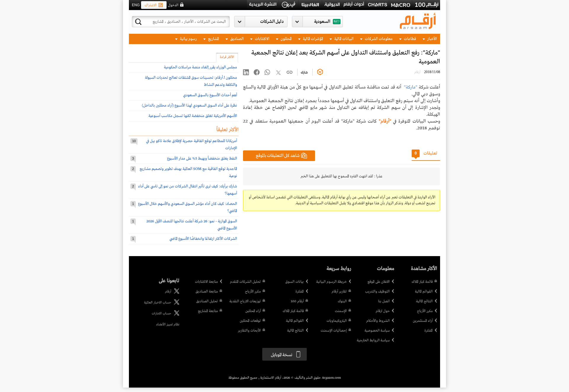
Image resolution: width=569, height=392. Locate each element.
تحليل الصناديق (207, 301)
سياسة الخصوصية (377, 330)
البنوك (342, 301)
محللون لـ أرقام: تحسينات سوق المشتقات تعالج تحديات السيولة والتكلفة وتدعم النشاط (191, 81)
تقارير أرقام (339, 291)
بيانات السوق (294, 281)
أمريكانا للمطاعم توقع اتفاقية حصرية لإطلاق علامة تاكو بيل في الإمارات (191, 145)
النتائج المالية (424, 301)
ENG (136, 5)
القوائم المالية (424, 291)
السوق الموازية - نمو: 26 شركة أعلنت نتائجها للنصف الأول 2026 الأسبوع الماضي (191, 225)
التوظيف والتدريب (377, 291)
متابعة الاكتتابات (206, 281)
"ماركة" (411, 87)
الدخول (173, 5)
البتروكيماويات (337, 321)
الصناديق (236, 38)
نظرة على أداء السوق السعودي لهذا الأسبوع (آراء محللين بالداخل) (189, 105)
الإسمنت (341, 311)
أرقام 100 (297, 301)
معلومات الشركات (378, 38)
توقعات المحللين (250, 321)
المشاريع (213, 38)
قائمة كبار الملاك (422, 281)
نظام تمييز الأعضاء (167, 324)
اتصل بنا (384, 301)
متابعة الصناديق (207, 291)
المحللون (286, 38)
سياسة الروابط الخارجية (373, 340)
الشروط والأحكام (378, 321)
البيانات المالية (343, 38)
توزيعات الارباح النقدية (245, 301)
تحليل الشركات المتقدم (245, 281)
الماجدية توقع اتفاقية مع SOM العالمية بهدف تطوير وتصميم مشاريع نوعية (188, 172)
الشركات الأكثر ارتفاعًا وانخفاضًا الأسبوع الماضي (203, 238)
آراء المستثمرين (423, 321)
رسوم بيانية (188, 38)
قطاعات (409, 38)
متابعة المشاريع (208, 311)
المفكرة (428, 330)
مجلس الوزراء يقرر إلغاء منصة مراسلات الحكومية (200, 67)
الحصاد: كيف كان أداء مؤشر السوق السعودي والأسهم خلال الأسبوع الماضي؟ (187, 207)
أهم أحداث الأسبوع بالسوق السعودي (210, 95)
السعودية (322, 22)
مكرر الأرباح (425, 311)
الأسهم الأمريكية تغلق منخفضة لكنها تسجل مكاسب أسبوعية (192, 115)
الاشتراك (150, 5)
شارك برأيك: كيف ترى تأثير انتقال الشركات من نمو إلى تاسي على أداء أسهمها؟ (187, 190)
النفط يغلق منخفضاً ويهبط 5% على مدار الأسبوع (202, 158)
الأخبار (431, 38)
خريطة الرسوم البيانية (331, 281)
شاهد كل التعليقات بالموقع (278, 156)
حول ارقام (383, 311)
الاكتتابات (261, 38)
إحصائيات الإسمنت (334, 330)
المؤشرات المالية (312, 38)
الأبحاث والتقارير (249, 330)
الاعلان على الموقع (378, 281)
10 (134, 141)
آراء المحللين (253, 311)
